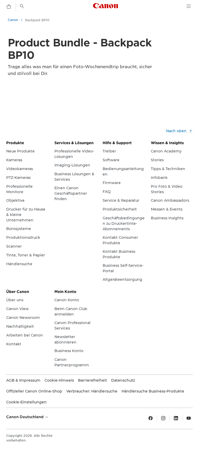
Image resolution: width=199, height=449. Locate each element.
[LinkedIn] (176, 418)
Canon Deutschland (25, 417)
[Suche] (22, 6)
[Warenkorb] (8, 6)
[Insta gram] (163, 418)
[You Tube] (188, 418)
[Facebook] (150, 418)
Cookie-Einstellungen (26, 402)
